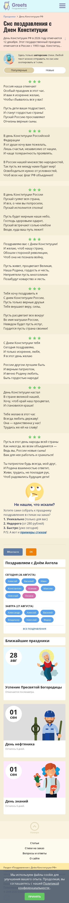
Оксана (29, 595)
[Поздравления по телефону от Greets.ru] (15, 5)
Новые (50, 70)
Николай (13, 595)
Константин (14, 588)
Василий (29, 581)
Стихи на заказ (34, 848)
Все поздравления (34, 628)
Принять (34, 896)
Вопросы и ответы (35, 853)
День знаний (16, 801)
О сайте (35, 858)
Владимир (14, 619)
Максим (48, 588)
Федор (47, 619)
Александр (14, 612)
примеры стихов (33, 532)
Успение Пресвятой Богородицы (33, 687)
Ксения (32, 588)
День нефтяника (20, 744)
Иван (44, 581)
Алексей (12, 581)
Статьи (34, 843)
